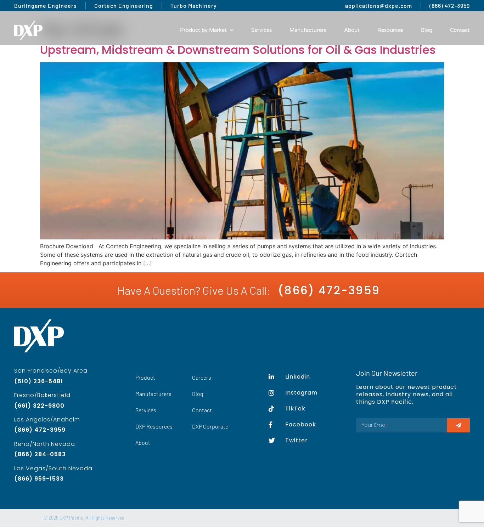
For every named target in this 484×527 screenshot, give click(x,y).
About (352, 30)
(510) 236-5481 (38, 381)
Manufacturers (307, 30)
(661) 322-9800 (39, 406)
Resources (390, 30)
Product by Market (203, 30)
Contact (460, 30)
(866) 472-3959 (329, 290)
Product (145, 377)
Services (261, 30)
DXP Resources (154, 426)
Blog (426, 30)
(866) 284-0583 (40, 454)
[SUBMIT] (458, 425)
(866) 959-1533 (39, 479)
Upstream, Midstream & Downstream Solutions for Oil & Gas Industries (238, 50)
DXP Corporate (210, 426)
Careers (201, 377)
